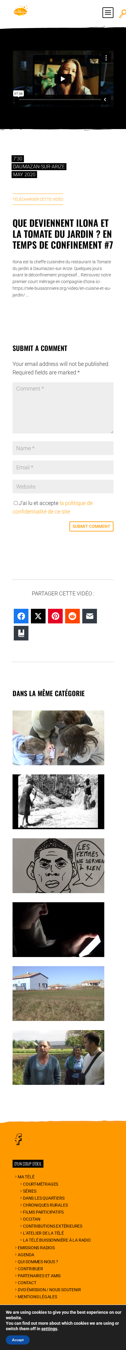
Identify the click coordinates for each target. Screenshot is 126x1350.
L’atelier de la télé (43, 1233)
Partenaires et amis (39, 1275)
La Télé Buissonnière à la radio (57, 1240)
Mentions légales (37, 1296)
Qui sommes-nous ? (38, 1261)
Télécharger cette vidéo (38, 199)
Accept (18, 1340)
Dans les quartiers (43, 1198)
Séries (29, 1191)
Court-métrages (40, 1184)
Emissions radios (36, 1247)
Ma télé (26, 1176)
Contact (27, 1282)
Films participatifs (43, 1212)
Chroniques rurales (45, 1205)
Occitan (31, 1219)
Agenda (26, 1254)
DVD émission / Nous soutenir (49, 1289)
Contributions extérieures (52, 1226)
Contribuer (30, 1268)
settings (49, 1328)
